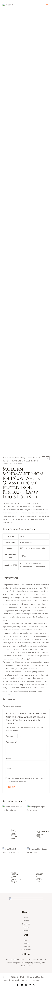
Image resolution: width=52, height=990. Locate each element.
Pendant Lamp (20, 458)
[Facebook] (18, 985)
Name (8, 759)
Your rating (11, 736)
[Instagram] (26, 985)
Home (5, 458)
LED (26, 940)
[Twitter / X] (33, 985)
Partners (26, 927)
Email (8, 768)
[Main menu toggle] (47, 5)
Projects (26, 921)
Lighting (11, 458)
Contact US (26, 930)
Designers (26, 924)
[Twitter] (22, 985)
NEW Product (26, 950)
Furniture (26, 947)
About (26, 917)
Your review (11, 742)
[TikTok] (30, 985)
